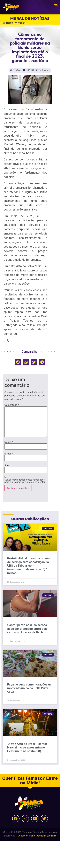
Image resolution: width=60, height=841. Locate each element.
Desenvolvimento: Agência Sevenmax (37, 835)
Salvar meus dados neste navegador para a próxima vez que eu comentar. (25, 480)
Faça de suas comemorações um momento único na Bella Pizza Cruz (30, 688)
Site (6, 465)
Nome (8, 442)
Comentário (11, 405)
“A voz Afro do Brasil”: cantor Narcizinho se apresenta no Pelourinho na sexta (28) (27, 747)
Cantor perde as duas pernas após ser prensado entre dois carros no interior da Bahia (27, 628)
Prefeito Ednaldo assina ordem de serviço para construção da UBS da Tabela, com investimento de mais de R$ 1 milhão (28, 566)
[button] (18, 362)
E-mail (8, 453)
